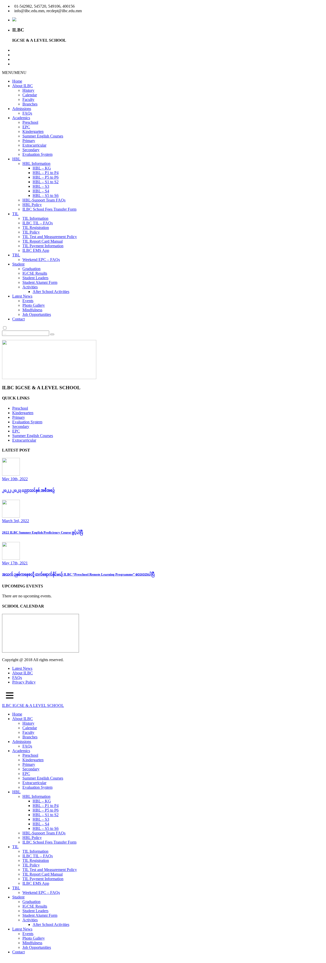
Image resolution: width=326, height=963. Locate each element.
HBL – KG (42, 168)
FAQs (27, 113)
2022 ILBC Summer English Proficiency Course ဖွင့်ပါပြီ (42, 532)
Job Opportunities (36, 314)
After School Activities (51, 291)
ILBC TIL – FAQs (37, 223)
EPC (26, 127)
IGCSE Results (34, 273)
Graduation (31, 269)
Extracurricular (34, 145)
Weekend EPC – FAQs (41, 259)
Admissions (21, 108)
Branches (29, 104)
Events (27, 301)
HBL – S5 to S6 (46, 195)
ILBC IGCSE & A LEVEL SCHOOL (33, 705)
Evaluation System (37, 154)
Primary (28, 140)
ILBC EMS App (35, 250)
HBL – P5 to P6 (46, 177)
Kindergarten (33, 131)
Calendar (29, 95)
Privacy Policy (24, 682)
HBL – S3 (41, 186)
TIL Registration (35, 227)
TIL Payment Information (42, 246)
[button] (14, 72)
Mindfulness (32, 310)
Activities (30, 287)
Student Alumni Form (39, 282)
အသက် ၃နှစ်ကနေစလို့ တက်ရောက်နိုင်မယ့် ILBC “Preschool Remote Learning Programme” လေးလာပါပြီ (78, 574)
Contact (18, 319)
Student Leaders (35, 278)
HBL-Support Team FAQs (43, 200)
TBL (16, 255)
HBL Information (36, 163)
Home (17, 81)
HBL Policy (32, 205)
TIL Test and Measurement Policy (49, 237)
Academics (21, 118)
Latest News (22, 296)
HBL (16, 159)
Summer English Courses (42, 136)
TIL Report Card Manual (42, 241)
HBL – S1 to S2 (46, 182)
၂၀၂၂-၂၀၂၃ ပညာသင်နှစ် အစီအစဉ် (28, 490)
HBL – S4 (41, 191)
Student (18, 264)
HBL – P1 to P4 (46, 172)
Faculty (28, 99)
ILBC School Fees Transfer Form (49, 209)
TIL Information (35, 218)
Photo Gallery (33, 305)
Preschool (30, 122)
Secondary (30, 150)
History (28, 90)
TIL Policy (31, 232)
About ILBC (22, 86)
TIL (15, 214)
